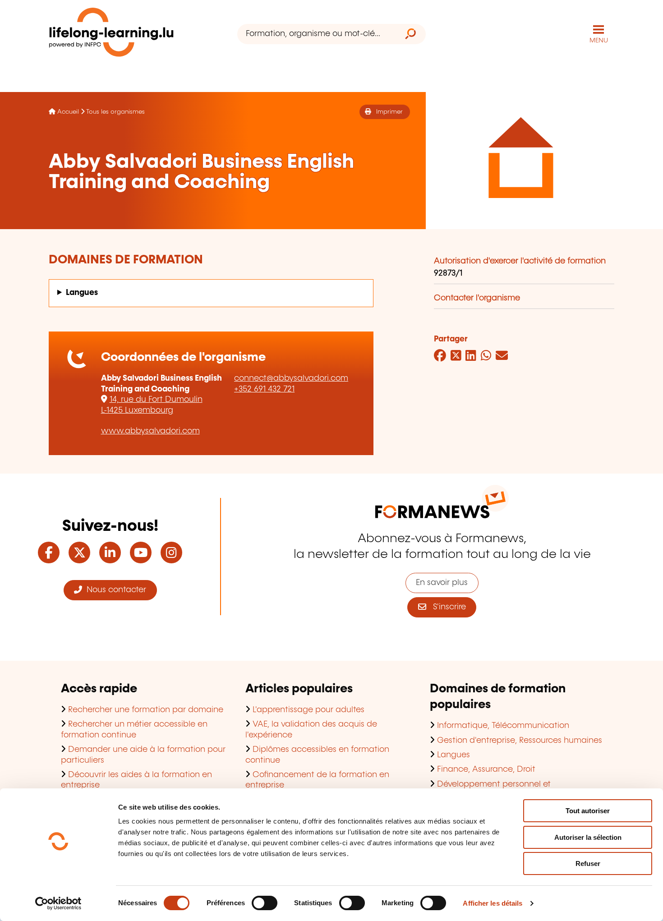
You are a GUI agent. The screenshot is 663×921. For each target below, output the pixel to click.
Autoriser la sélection (588, 837)
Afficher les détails (492, 903)
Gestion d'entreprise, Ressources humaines (519, 741)
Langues (82, 293)
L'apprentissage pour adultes (308, 710)
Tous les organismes (115, 112)
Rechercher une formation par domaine (145, 710)
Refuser (588, 863)
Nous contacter (114, 590)
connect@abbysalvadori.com (291, 378)
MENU (598, 40)
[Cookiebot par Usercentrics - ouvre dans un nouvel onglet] (58, 903)
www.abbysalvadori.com (150, 431)
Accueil (68, 112)
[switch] (264, 903)
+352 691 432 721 (264, 389)
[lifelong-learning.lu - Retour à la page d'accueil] (111, 34)
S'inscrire (446, 607)
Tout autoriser (588, 811)
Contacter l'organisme (477, 298)
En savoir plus (442, 583)
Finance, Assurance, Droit (486, 769)
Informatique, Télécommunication (503, 726)
